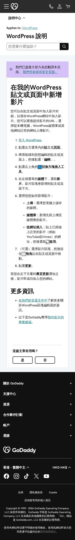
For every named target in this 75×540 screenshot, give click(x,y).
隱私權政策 (36, 492)
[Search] (64, 46)
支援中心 (9, 393)
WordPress (29, 27)
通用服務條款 (48, 531)
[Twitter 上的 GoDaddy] (36, 478)
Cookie (53, 492)
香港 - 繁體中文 (14, 467)
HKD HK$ (60, 467)
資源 (6, 404)
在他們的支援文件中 (33, 300)
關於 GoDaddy (13, 383)
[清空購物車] (68, 6)
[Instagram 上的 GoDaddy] (16, 478)
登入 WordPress (30, 140)
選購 (6, 435)
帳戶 (6, 425)
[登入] (59, 6)
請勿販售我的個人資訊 (38, 500)
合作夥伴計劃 (12, 414)
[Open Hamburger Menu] (4, 6)
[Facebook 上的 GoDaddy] (6, 478)
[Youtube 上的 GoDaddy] (46, 478)
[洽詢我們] (51, 6)
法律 (20, 492)
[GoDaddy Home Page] (19, 450)
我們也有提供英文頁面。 (40, 71)
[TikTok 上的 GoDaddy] (26, 478)
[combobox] (33, 46)
